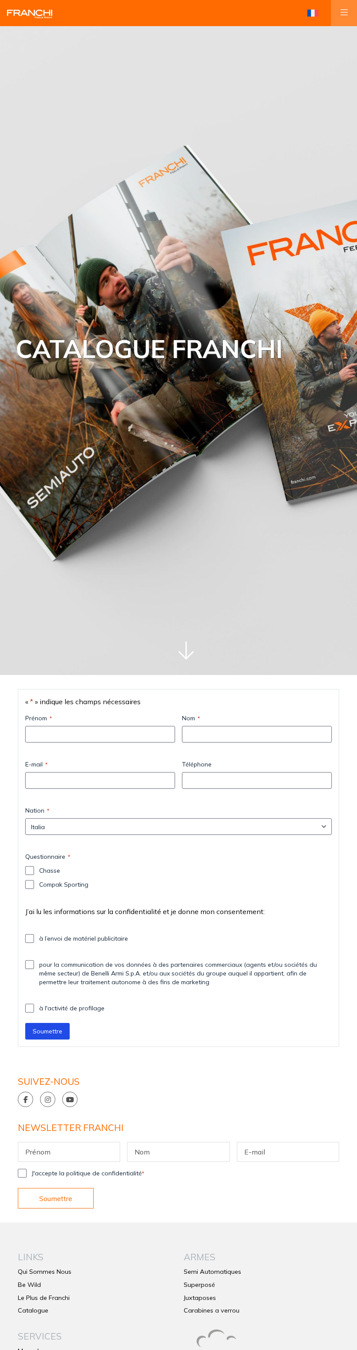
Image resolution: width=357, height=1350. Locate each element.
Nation (37, 810)
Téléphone (197, 764)
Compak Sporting (63, 884)
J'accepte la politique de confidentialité (88, 1173)
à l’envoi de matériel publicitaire (83, 938)
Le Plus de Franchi (44, 1298)
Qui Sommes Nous (44, 1272)
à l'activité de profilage (71, 1008)
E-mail (36, 764)
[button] (312, 13)
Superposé (199, 1285)
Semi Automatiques (212, 1272)
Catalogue (33, 1310)
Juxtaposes (200, 1298)
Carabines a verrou (211, 1310)
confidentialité (138, 911)
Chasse (49, 870)
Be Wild (29, 1285)
